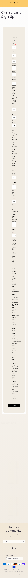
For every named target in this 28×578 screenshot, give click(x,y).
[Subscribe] (23, 541)
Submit (14, 405)
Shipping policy (19, 574)
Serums (13, 487)
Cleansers (13, 457)
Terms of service (10, 574)
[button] (3, 3)
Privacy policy (20, 571)
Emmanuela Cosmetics (13, 569)
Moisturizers (13, 520)
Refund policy (12, 571)
